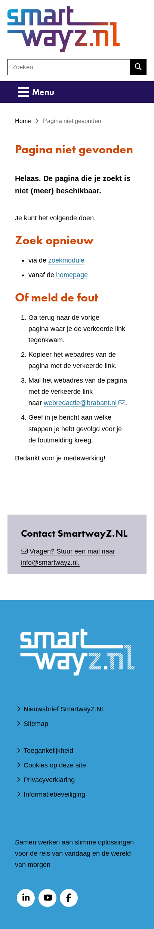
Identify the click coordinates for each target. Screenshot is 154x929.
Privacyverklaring (49, 780)
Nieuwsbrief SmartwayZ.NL (64, 709)
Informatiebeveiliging (54, 794)
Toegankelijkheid (48, 750)
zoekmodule (66, 260)
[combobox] (68, 67)
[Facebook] (69, 898)
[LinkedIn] (26, 898)
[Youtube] (47, 898)
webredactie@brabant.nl (80, 403)
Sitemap (36, 723)
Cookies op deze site (55, 765)
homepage (72, 275)
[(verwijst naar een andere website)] (77, 686)
